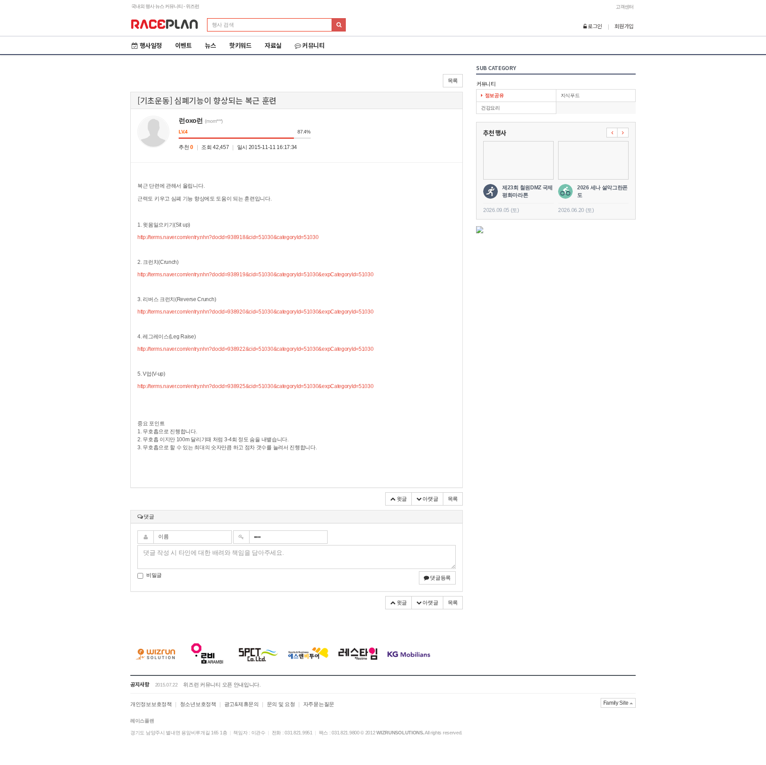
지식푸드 (570, 95)
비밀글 (154, 575)
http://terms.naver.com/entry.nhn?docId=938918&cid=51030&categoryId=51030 (227, 237)
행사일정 (151, 45)
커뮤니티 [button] (313, 45)
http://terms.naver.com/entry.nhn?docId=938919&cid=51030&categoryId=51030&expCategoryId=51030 (255, 274)
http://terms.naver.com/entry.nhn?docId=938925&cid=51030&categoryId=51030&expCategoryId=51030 (255, 386)
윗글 (401, 499)
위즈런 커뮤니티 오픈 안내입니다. (222, 685)
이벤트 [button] (183, 45)
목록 (453, 81)
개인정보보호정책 (151, 704)
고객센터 (624, 6)
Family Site (616, 703)
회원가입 (623, 26)
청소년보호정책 (198, 704)
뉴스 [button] (210, 45)
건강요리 (490, 107)
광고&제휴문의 (241, 704)
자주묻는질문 (318, 704)
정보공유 (494, 95)
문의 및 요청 (281, 704)
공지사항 (139, 684)
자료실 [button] (273, 45)
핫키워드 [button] (240, 45)
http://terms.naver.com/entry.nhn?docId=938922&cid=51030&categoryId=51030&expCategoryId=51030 (255, 349)
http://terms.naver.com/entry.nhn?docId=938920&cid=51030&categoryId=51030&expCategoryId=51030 (255, 312)
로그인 (594, 26)
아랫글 (430, 499)
